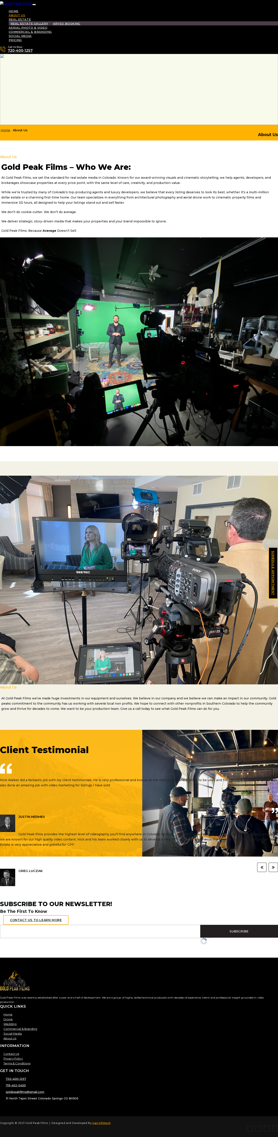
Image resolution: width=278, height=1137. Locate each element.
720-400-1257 (20, 50)
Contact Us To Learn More (36, 920)
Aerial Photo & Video (28, 27)
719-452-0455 (16, 1085)
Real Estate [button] (20, 19)
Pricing (15, 40)
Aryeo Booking (66, 23)
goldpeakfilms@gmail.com (25, 1092)
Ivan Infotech (101, 1123)
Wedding (10, 1024)
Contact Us (11, 1053)
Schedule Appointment (273, 573)
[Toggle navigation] (34, 4)
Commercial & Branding (30, 31)
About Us (17, 15)
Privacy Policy (13, 1058)
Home (13, 11)
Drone (8, 1019)
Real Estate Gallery (29, 23)
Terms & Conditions (16, 1063)
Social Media (20, 36)
